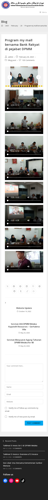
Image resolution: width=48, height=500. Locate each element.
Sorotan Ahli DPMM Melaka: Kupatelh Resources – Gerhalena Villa (24, 327)
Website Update (24, 308)
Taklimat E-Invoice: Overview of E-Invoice (20, 454)
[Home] (2, 26)
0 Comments (17, 448)
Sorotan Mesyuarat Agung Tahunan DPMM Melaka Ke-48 (24, 341)
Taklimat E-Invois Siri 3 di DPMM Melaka (20, 445)
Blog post (12, 60)
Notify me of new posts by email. (22, 417)
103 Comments (28, 60)
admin (10, 57)
